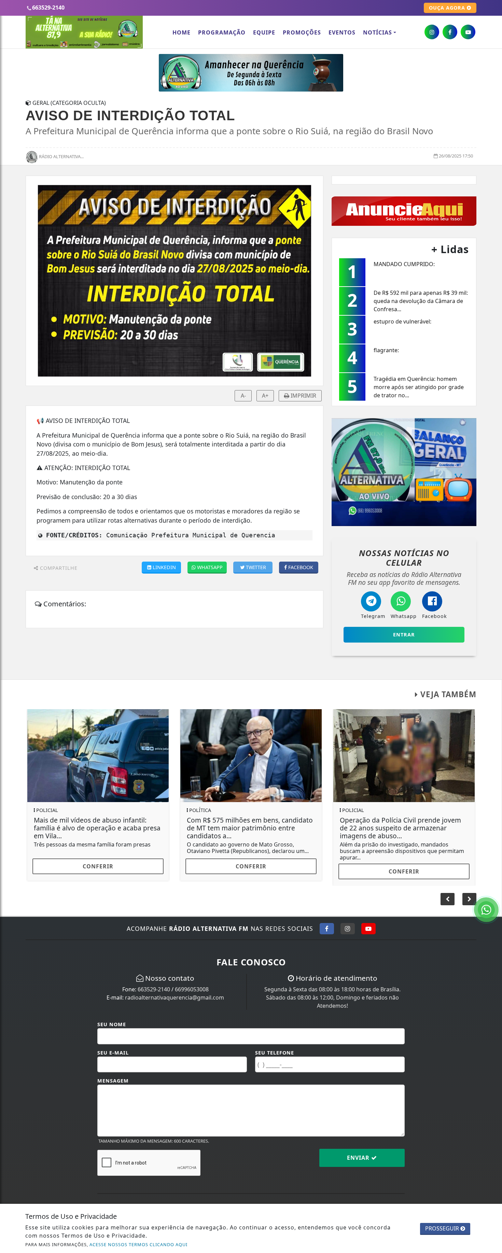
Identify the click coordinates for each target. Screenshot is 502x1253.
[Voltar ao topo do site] (491, 751)
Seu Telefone (274, 1047)
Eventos (342, 32)
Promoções (302, 32)
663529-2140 (154, 984)
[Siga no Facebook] (327, 923)
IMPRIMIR (302, 395)
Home (181, 32)
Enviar (359, 1152)
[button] (469, 894)
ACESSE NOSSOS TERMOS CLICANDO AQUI (138, 1244)
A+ (265, 395)
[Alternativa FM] (251, 72)
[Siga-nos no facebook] (450, 32)
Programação (222, 32)
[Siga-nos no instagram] (431, 32)
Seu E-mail (113, 1047)
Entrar (404, 634)
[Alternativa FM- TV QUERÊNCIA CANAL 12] (404, 471)
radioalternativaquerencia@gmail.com (174, 992)
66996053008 (192, 984)
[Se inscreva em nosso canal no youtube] (468, 32)
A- (243, 395)
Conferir (98, 866)
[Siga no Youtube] (368, 923)
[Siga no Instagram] (347, 923)
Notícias (377, 32)
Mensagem (113, 1075)
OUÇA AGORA (448, 7)
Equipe (264, 32)
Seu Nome (111, 1019)
